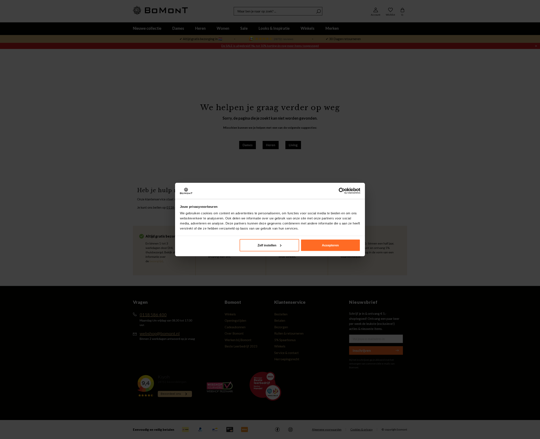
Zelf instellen (267, 245)
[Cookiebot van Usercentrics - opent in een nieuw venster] (341, 191)
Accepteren (330, 245)
